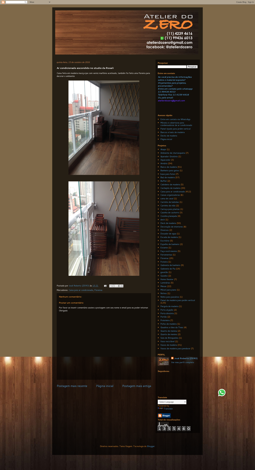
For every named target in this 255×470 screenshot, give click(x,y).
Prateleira (165, 320)
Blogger (151, 446)
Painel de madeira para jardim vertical (177, 300)
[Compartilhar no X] (116, 285)
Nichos (163, 293)
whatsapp (187, 88)
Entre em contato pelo (170, 88)
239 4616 (183, 94)
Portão (163, 316)
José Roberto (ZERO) (186, 358)
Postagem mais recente (72, 386)
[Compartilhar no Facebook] (119, 285)
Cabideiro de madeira (170, 184)
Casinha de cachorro (169, 212)
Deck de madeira (168, 223)
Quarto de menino (168, 334)
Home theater (166, 279)
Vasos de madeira (168, 344)
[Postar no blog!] (113, 285)
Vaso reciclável (167, 341)
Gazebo (164, 275)
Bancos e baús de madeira (172, 132)
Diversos (164, 230)
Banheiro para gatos (169, 170)
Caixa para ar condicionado (81, 290)
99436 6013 (168, 91)
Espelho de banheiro (169, 244)
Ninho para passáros (169, 296)
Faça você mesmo (168, 251)
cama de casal (166, 198)
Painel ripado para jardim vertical (175, 128)
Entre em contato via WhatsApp (175, 119)
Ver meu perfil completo (182, 362)
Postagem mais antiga (136, 386)
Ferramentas (166, 254)
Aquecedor (165, 159)
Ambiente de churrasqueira (172, 152)
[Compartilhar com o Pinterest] (121, 285)
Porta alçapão (166, 309)
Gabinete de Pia (167, 268)
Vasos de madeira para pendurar (175, 348)
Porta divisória (167, 313)
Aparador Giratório (169, 156)
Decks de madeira (168, 135)
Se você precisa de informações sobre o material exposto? (175, 78)
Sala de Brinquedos (169, 337)
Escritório (164, 240)
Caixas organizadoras (170, 194)
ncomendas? (165, 85)
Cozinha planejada (168, 216)
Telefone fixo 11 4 (168, 94)
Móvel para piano (168, 289)
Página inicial (104, 386)
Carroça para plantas (170, 209)
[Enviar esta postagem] (105, 285)
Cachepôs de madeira (170, 188)
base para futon (167, 174)
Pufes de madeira (168, 323)
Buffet (163, 180)
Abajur (163, 149)
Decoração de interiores (171, 226)
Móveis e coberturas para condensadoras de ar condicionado (176, 124)
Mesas (163, 286)
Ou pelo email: (165, 97)
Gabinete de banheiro (170, 265)
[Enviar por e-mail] (110, 285)
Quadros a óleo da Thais (171, 327)
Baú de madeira (167, 177)
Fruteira (164, 261)
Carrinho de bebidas (169, 202)
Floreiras (98, 290)
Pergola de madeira (169, 306)
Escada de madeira (169, 237)
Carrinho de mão (167, 205)
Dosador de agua (168, 233)
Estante (164, 247)
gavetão (164, 272)
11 (159, 91)
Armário (163, 163)
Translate (168, 408)
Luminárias (165, 282)
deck (162, 219)
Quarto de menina (168, 330)
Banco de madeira (168, 166)
